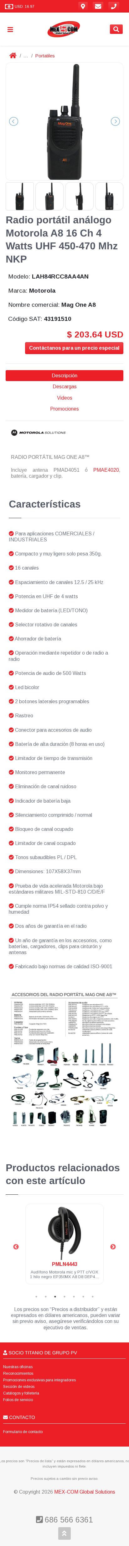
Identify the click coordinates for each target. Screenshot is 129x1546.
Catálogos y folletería (21, 1393)
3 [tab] (55, 1297)
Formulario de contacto (23, 1432)
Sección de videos (18, 1386)
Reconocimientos (18, 1373)
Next (113, 1247)
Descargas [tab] (65, 386)
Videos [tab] (64, 398)
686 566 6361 (68, 1519)
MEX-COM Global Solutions (84, 1492)
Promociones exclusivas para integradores (39, 1380)
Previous (16, 1247)
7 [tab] (93, 1297)
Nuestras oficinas (18, 1367)
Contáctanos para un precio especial (74, 348)
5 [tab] (74, 1297)
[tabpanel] (64, 1248)
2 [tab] (46, 1297)
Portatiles (45, 55)
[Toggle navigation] (13, 29)
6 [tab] (83, 1297)
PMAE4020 (106, 470)
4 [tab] (64, 1297)
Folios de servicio (18, 1400)
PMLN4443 (64, 1264)
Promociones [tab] (64, 409)
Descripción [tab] (64, 375)
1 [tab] (36, 1297)
